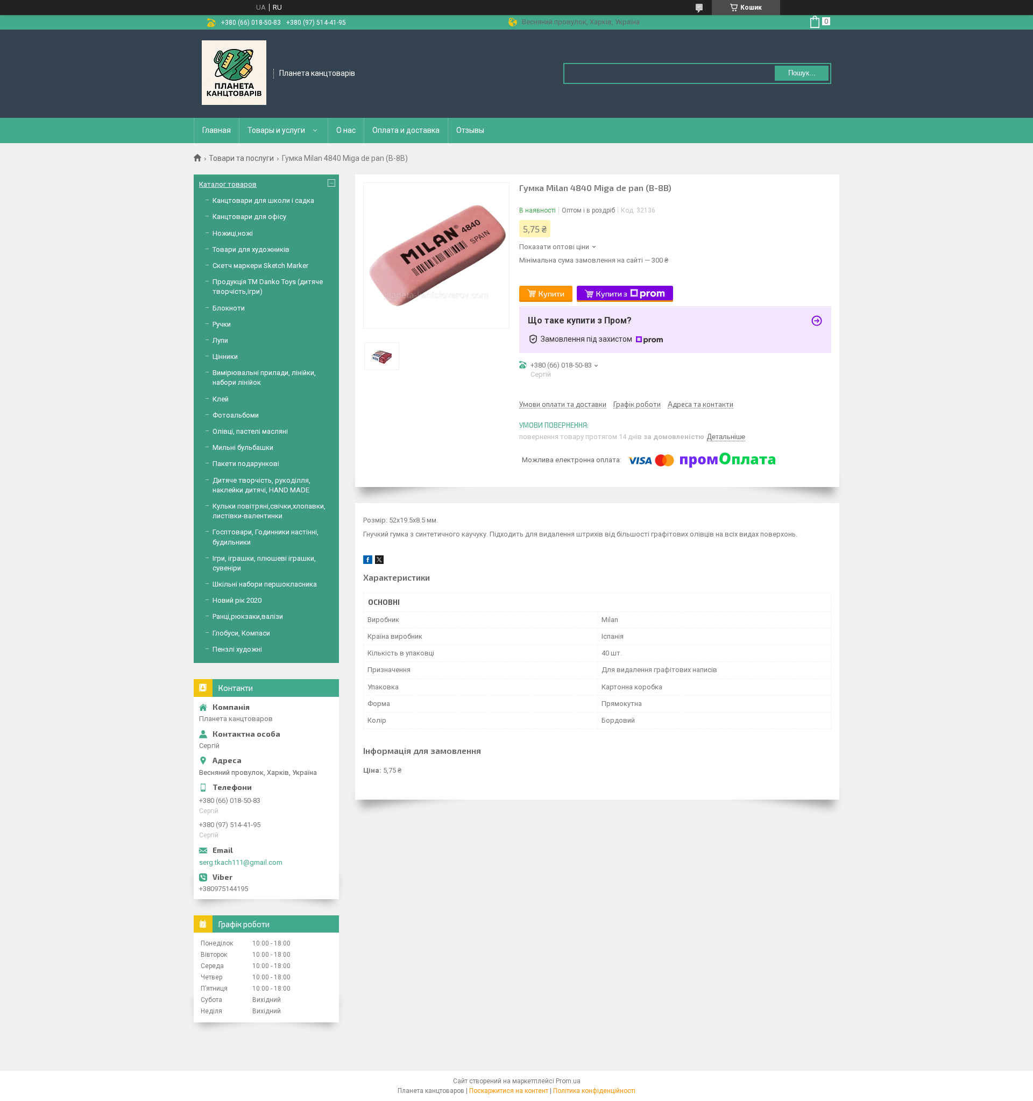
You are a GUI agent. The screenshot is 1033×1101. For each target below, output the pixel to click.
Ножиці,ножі (233, 233)
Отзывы (470, 130)
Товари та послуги (241, 158)
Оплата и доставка (406, 130)
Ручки (222, 324)
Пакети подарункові (246, 464)
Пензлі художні (237, 649)
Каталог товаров (228, 184)
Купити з (611, 293)
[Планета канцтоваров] (234, 72)
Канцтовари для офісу (249, 217)
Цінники (225, 356)
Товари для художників (251, 249)
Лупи (220, 340)
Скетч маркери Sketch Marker (260, 266)
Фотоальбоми (236, 415)
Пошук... (802, 73)
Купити (551, 293)
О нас (346, 130)
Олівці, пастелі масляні (250, 431)
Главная (216, 130)
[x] (379, 561)
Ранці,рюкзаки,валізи (248, 616)
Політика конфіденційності (594, 1091)
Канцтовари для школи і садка (263, 200)
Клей (221, 399)
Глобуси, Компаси (241, 633)
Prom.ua (568, 1081)
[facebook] (367, 561)
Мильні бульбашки (243, 447)
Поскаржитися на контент (508, 1091)
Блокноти (229, 308)
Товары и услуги (276, 130)
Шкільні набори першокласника (265, 584)
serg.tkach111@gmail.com (240, 862)
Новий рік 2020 (237, 600)
